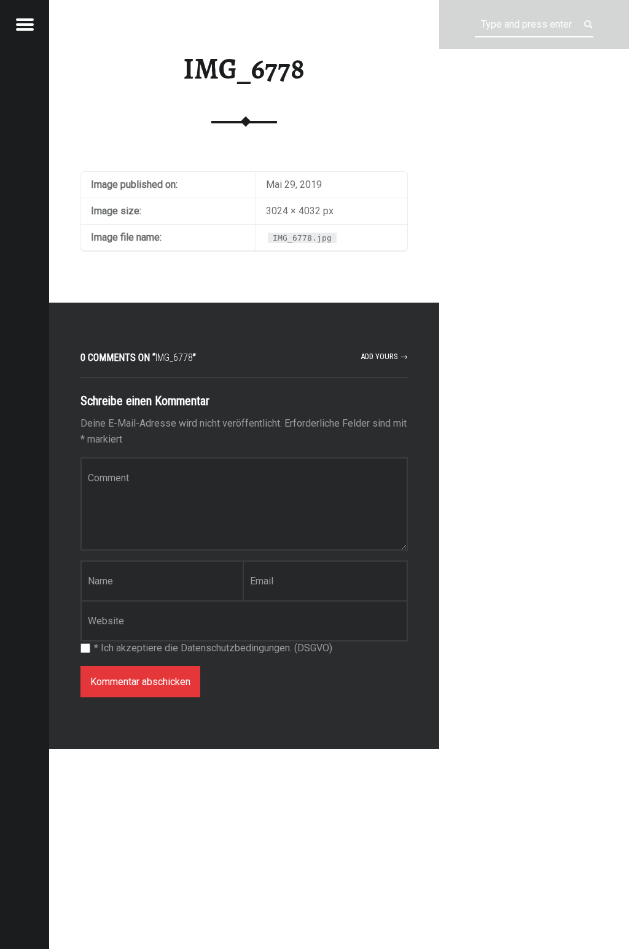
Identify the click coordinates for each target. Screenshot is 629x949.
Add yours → (384, 356)
